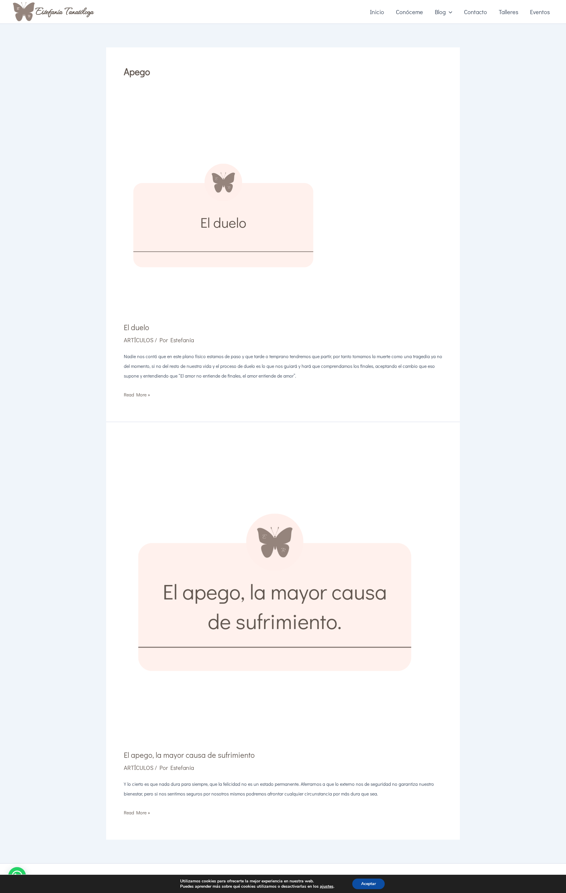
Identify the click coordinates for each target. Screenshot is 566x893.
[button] (449, 11)
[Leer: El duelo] (223, 213)
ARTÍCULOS (139, 340)
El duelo (136, 327)
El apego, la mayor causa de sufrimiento (189, 755)
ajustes (326, 886)
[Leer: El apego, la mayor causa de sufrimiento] (275, 589)
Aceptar (368, 884)
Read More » (137, 395)
